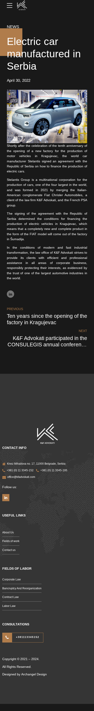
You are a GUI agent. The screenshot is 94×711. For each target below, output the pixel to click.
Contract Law (10, 597)
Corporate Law (11, 579)
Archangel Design (34, 674)
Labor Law (9, 606)
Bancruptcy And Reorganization (22, 588)
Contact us (9, 550)
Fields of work (10, 541)
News (13, 26)
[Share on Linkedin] (10, 294)
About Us (8, 532)
